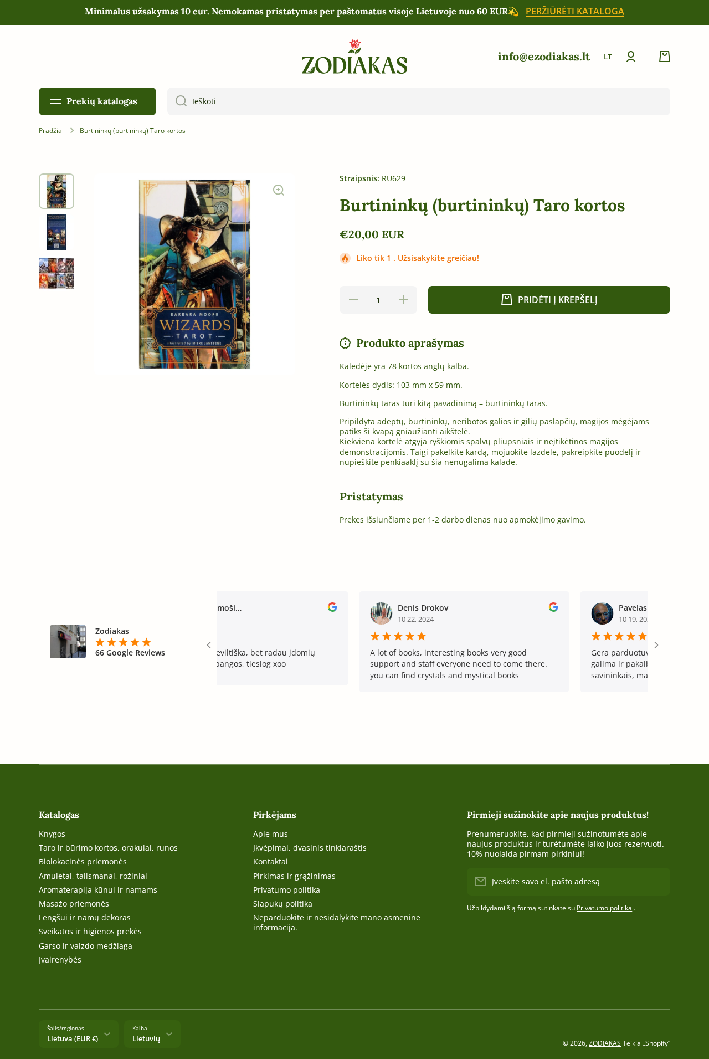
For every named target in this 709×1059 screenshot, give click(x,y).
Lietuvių (146, 1038)
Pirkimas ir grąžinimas (294, 876)
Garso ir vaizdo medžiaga (85, 945)
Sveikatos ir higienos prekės (90, 931)
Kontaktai (270, 861)
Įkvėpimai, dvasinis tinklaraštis (310, 847)
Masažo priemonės (74, 903)
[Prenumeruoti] (656, 882)
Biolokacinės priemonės (83, 861)
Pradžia (50, 130)
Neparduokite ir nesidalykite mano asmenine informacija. (336, 922)
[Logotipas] (354, 56)
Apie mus (270, 833)
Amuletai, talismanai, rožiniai (93, 876)
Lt (608, 57)
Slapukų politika (282, 903)
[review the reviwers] (316, 608)
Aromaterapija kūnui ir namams (98, 889)
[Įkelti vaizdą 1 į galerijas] (56, 191)
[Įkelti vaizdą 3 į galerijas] (56, 273)
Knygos (52, 833)
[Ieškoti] (177, 101)
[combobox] (418, 101)
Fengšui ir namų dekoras (85, 917)
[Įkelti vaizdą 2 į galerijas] (56, 232)
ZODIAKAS (605, 1043)
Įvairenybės (60, 959)
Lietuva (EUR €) (72, 1038)
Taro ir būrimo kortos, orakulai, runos (108, 847)
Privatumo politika (286, 889)
